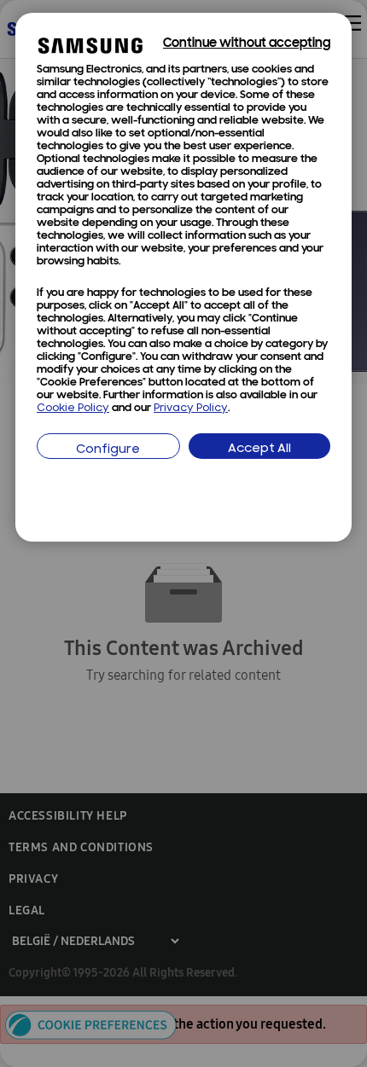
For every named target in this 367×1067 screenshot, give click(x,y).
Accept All (259, 449)
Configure (108, 450)
